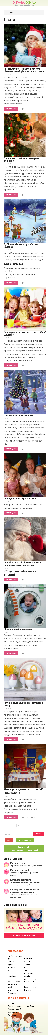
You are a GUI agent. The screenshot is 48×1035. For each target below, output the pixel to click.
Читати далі (11, 109)
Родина (11, 970)
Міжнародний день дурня (18, 629)
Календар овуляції (20, 870)
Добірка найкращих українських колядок (22, 245)
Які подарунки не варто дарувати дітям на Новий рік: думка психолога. (24, 70)
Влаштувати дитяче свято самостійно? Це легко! (25, 333)
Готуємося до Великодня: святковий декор (23, 704)
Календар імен (17, 863)
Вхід (9, 840)
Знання (27, 964)
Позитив (28, 967)
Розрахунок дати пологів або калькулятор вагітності (25, 890)
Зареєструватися (24, 840)
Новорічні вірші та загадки (18, 415)
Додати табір (24, 848)
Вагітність (28, 958)
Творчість (28, 970)
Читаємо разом (14, 981)
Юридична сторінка (28, 974)
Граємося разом (31, 987)
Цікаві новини (14, 976)
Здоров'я (11, 964)
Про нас (11, 1003)
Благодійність (14, 1012)
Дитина (11, 961)
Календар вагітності (20, 879)
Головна (9, 12)
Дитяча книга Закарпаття (30, 980)
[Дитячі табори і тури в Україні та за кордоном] (24, 920)
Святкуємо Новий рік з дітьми (20, 498)
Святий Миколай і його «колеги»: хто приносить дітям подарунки (24, 564)
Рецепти (27, 990)
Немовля (11, 967)
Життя (27, 961)
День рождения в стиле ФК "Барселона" (23, 791)
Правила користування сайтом (21, 1006)
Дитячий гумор (14, 990)
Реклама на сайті (15, 1009)
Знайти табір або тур (24, 935)
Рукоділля (12, 993)
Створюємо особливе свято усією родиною (22, 159)
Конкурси (12, 1015)
